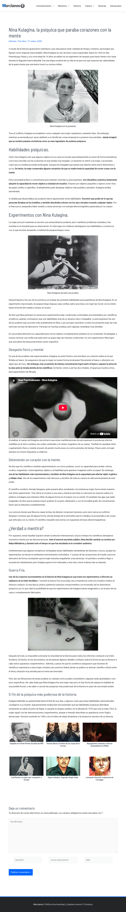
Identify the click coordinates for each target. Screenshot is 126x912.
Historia (77, 6)
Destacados (115, 6)
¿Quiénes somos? (74, 904)
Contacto (88, 904)
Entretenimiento (43, 6)
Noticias (102, 6)
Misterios (62, 6)
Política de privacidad (55, 904)
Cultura (88, 6)
